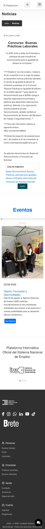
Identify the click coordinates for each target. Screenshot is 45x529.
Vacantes (6, 456)
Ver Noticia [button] (10, 321)
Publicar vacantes (10, 470)
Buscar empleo (8, 448)
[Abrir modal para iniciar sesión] (27, 5)
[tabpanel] (22, 275)
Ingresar (5, 510)
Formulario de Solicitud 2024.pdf (20, 181)
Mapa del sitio (8, 496)
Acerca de (6, 492)
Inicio (7, 23)
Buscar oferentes (9, 474)
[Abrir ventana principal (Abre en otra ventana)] (11, 423)
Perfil (4, 452)
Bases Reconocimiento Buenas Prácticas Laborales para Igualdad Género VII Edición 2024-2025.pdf (21, 175)
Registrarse (7, 514)
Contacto (6, 488)
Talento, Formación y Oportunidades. (15, 293)
